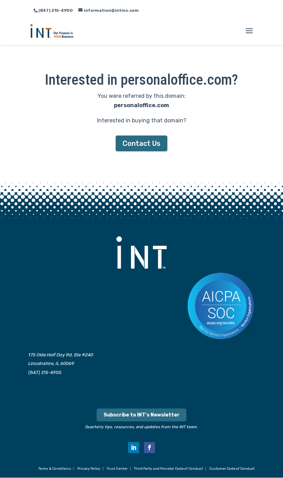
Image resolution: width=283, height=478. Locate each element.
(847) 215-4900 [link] (44, 372)
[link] (52, 30)
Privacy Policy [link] (88, 469)
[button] (249, 35)
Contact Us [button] (141, 143)
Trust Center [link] (117, 469)
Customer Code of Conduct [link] (232, 469)
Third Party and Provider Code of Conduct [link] (168, 469)
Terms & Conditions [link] (54, 469)
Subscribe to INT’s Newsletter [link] (141, 415)
